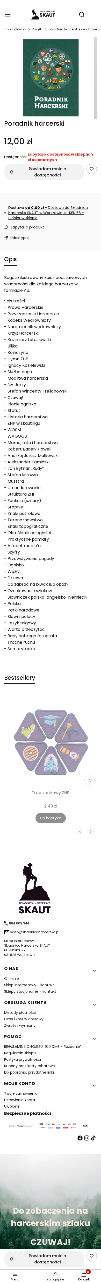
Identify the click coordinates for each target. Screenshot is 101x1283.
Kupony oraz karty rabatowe (29, 1065)
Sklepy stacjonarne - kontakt (30, 991)
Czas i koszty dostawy (24, 1019)
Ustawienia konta (19, 1099)
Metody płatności (20, 1012)
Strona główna (14, 29)
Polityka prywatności (22, 1059)
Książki (37, 29)
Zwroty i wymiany (19, 1025)
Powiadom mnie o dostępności (47, 172)
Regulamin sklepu (20, 1053)
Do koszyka (50, 818)
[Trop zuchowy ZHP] (50, 740)
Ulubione (12, 1106)
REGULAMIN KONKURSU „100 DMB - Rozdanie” (42, 1046)
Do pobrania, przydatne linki (29, 1072)
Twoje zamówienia (21, 1093)
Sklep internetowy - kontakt (29, 985)
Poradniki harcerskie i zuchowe (73, 29)
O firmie (11, 978)
